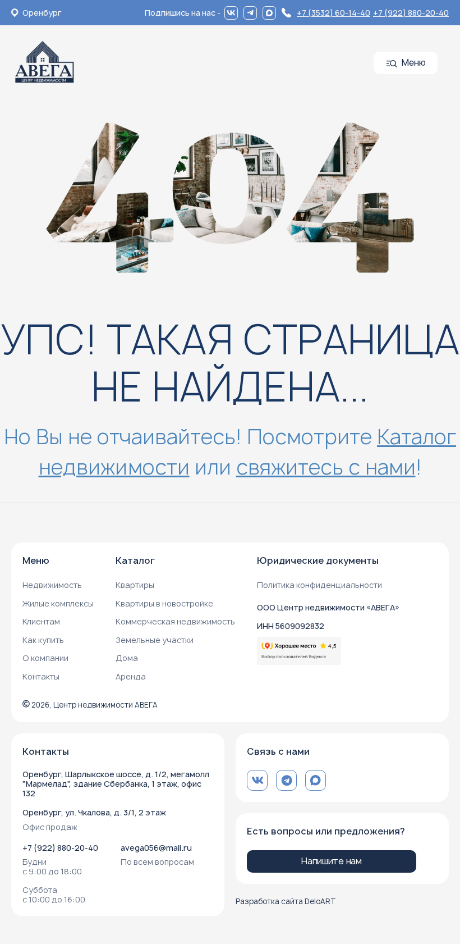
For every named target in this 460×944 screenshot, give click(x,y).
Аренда (131, 676)
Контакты (40, 676)
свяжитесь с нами (326, 467)
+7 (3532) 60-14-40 (333, 12)
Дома (127, 658)
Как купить (43, 640)
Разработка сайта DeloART (286, 901)
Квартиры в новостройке (164, 603)
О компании (45, 658)
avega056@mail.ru (156, 847)
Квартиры (135, 585)
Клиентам (41, 621)
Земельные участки (155, 640)
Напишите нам (331, 861)
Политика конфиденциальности (319, 585)
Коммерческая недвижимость (175, 621)
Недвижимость (52, 585)
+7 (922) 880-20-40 (411, 12)
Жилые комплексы (58, 603)
